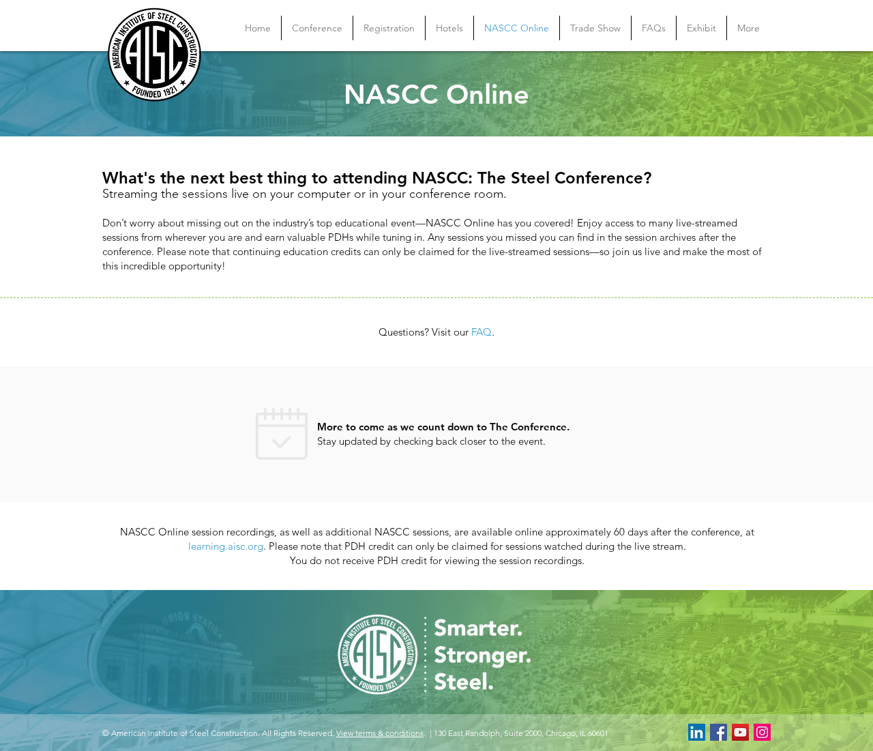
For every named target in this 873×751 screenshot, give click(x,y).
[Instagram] (762, 732)
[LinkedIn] (696, 732)
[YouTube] (740, 732)
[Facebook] (718, 732)
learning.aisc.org (225, 546)
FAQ (481, 331)
